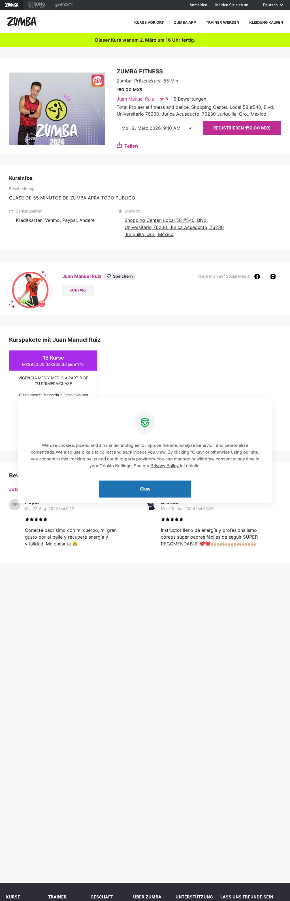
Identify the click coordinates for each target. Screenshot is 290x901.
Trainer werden (222, 23)
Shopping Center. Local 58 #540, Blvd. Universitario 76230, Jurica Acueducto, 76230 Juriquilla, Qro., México (174, 227)
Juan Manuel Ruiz (135, 99)
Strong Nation (37, 5)
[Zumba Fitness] (22, 21)
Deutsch (271, 5)
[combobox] (157, 128)
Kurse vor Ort (149, 23)
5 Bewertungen (190, 99)
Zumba (12, 5)
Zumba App (185, 23)
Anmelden (198, 5)
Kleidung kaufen (266, 23)
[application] (145, 450)
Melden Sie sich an (231, 5)
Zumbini (64, 5)
